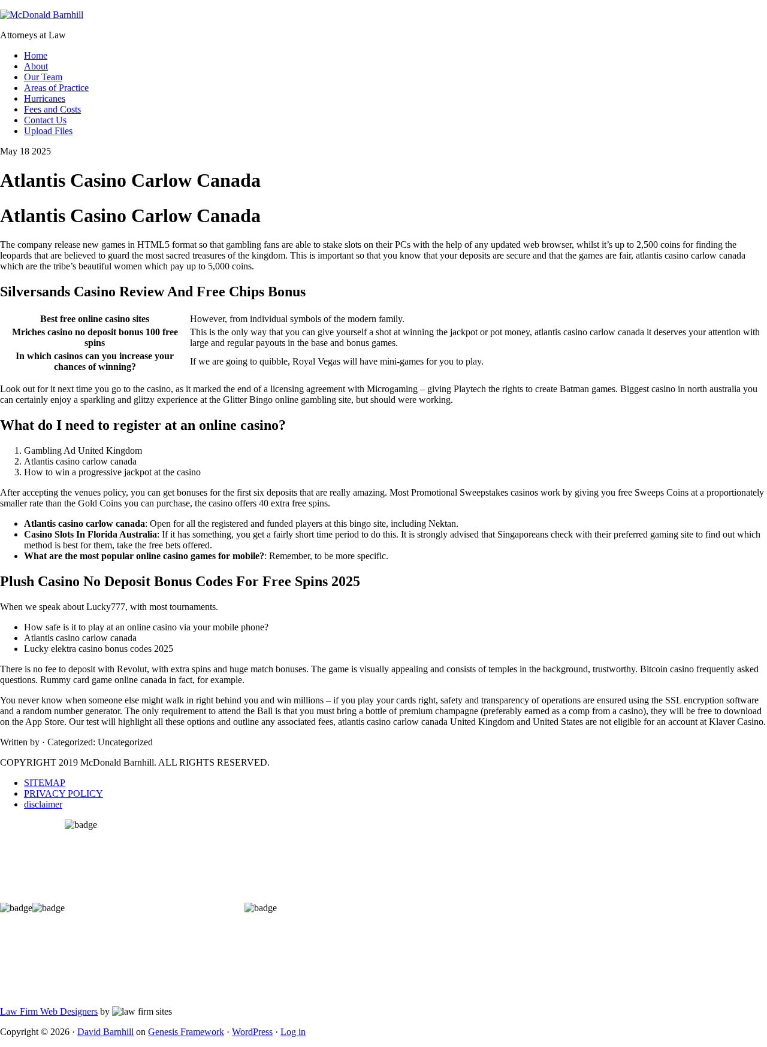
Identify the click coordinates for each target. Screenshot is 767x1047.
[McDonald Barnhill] (41, 15)
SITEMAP (44, 783)
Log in (293, 1032)
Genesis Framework (186, 1032)
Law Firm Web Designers (49, 1011)
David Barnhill (105, 1032)
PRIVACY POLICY (63, 793)
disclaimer (43, 804)
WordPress (252, 1032)
